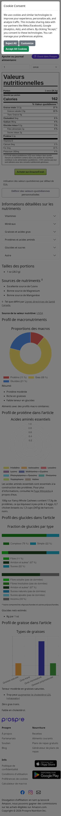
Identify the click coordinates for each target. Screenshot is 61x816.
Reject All (11, 43)
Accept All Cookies (16, 49)
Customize (27, 43)
